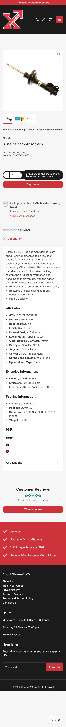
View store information (22, 215)
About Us (8, 581)
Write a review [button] (33, 509)
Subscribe (54, 667)
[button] (10, 230)
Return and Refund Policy (18, 598)
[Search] (37, 19)
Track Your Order (13, 585)
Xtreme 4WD (27, 687)
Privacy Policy (11, 589)
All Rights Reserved (44, 687)
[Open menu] (59, 19)
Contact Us (9, 602)
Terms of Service (13, 594)
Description (15, 238)
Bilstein (7, 138)
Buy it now (33, 184)
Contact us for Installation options (33, 2)
